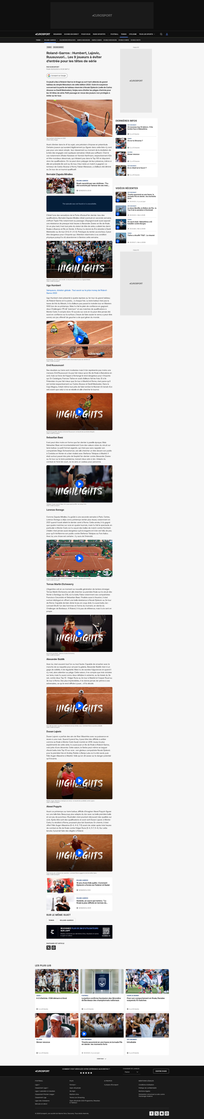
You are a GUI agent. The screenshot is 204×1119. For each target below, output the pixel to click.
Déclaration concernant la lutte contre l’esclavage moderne (152, 1095)
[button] (79, 259)
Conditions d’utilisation (146, 1085)
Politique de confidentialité (148, 1088)
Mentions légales (144, 1091)
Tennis (49, 47)
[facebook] (151, 1113)
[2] (83, 1073)
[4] (88, 1073)
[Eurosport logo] (42, 34)
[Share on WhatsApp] (54, 947)
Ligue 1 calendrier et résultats (45, 1091)
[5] (91, 1073)
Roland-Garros (58, 47)
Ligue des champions (42, 1101)
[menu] (161, 34)
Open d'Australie (75, 1088)
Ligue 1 (37, 1085)
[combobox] (131, 1072)
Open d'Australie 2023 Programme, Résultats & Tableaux (85, 1101)
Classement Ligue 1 (41, 1088)
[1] (81, 1073)
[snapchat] (162, 1113)
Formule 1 (73, 1085)
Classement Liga (40, 1097)
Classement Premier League (44, 1094)
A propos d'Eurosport (111, 1085)
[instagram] (167, 1113)
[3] (86, 1073)
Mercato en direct (41, 1104)
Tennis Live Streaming (77, 1097)
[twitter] (156, 1113)
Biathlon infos (74, 1094)
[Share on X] (48, 947)
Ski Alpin (72, 1091)
